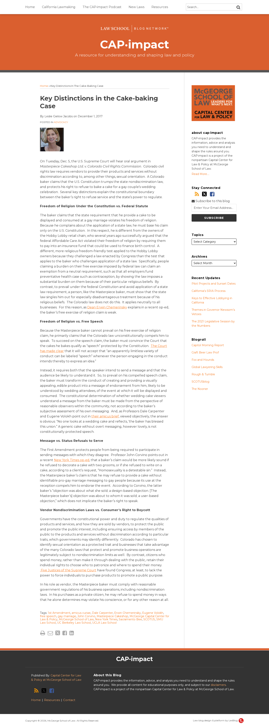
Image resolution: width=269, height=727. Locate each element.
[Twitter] (204, 194)
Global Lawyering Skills (207, 367)
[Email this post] (50, 633)
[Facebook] (212, 194)
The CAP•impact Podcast (102, 7)
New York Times (106, 619)
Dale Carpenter (102, 613)
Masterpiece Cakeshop (112, 616)
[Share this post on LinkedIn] (71, 633)
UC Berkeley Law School (74, 622)
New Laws (136, 7)
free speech (48, 616)
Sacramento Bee (130, 619)
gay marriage (67, 616)
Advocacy (61, 122)
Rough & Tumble (203, 374)
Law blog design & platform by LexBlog (215, 720)
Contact (69, 700)
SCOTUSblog (200, 381)
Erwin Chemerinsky (127, 613)
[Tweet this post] (57, 633)
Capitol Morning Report (208, 345)
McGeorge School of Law (76, 619)
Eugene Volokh (152, 613)
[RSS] (197, 194)
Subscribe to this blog (212, 201)
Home (30, 7)
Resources (159, 7)
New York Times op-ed (71, 460)
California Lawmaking (58, 7)
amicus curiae (81, 613)
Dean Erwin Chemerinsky (107, 307)
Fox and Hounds (203, 360)
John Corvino (86, 616)
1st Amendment (59, 613)
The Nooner (200, 389)
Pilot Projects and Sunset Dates (214, 283)
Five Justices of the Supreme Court (68, 570)
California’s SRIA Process (208, 291)
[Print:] (42, 633)
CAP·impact (134, 44)
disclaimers (218, 685)
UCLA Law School (104, 622)
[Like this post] (64, 633)
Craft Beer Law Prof (205, 352)
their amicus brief (105, 416)
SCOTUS (149, 619)
